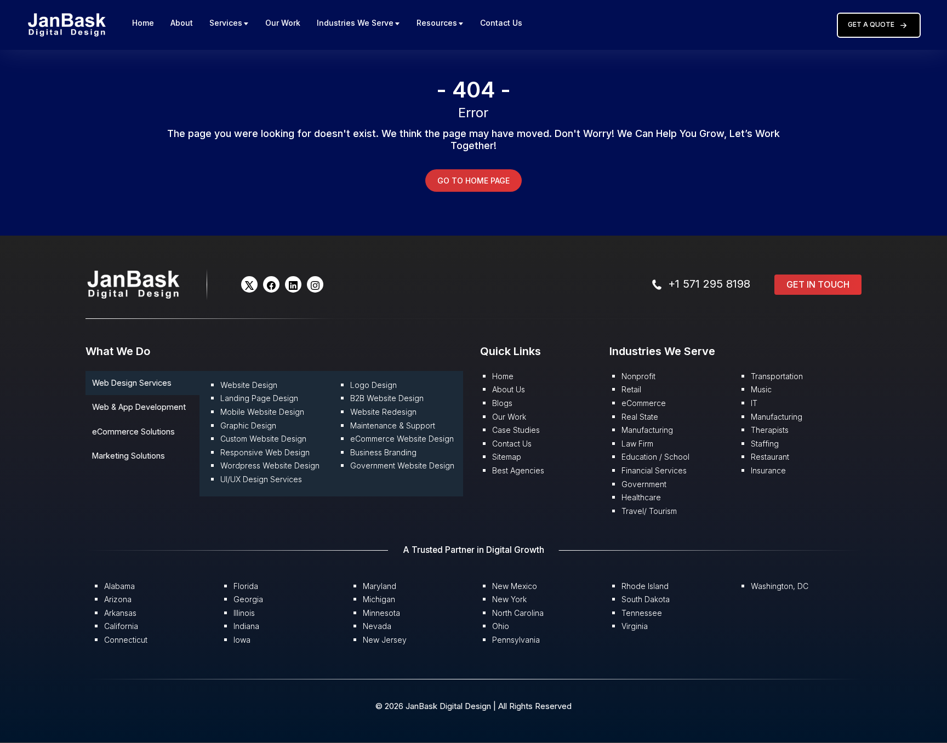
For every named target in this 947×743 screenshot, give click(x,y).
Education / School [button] (655, 456)
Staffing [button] (765, 443)
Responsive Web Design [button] (265, 452)
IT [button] (754, 403)
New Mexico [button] (514, 586)
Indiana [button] (246, 626)
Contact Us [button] (501, 22)
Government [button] (643, 484)
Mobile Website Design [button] (262, 411)
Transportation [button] (777, 376)
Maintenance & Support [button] (392, 425)
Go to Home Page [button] (473, 180)
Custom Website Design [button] (263, 438)
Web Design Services (132, 382)
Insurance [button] (768, 470)
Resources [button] (437, 22)
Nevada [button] (377, 626)
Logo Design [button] (373, 385)
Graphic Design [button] (248, 425)
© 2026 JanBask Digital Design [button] (434, 706)
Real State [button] (639, 416)
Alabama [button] (119, 586)
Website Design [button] (248, 385)
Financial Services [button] (654, 470)
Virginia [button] (634, 626)
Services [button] (225, 22)
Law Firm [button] (637, 443)
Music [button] (761, 389)
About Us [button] (508, 389)
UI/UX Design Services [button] (261, 479)
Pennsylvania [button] (516, 639)
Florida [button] (245, 586)
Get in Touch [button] (817, 284)
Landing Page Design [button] (259, 398)
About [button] (181, 22)
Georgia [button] (248, 599)
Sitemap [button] (506, 456)
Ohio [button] (500, 626)
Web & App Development (139, 406)
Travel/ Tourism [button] (649, 511)
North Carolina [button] (518, 613)
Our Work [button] (282, 22)
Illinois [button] (244, 613)
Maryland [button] (379, 586)
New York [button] (509, 599)
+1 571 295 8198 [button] (709, 283)
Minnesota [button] (381, 613)
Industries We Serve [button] (355, 22)
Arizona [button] (118, 599)
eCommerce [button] (643, 403)
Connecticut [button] (125, 639)
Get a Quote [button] (871, 24)
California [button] (121, 626)
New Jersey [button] (385, 639)
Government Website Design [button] (402, 465)
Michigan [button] (379, 599)
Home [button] (143, 22)
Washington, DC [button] (779, 586)
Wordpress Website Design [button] (270, 465)
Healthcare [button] (641, 497)
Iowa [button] (241, 639)
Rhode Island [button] (645, 586)
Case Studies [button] (516, 430)
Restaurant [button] (770, 456)
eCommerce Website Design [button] (402, 438)
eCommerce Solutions (133, 431)
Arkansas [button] (120, 613)
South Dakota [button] (645, 599)
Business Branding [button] (383, 452)
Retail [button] (631, 389)
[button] (66, 24)
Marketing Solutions (128, 455)
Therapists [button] (770, 430)
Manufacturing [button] (647, 430)
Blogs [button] (502, 403)
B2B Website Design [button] (387, 398)
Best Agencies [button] (518, 470)
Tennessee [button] (641, 613)
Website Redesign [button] (383, 411)
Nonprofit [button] (638, 376)
